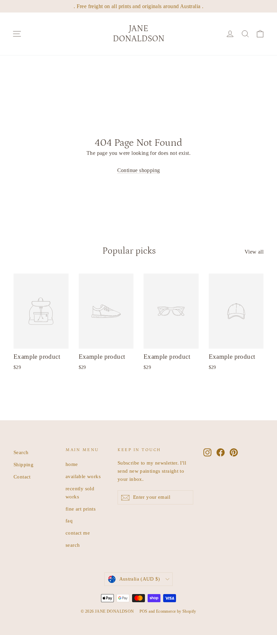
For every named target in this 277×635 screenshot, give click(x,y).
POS (144, 611)
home (72, 464)
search (73, 545)
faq (69, 520)
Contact (22, 476)
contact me (78, 533)
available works (83, 476)
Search (21, 452)
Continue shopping (138, 170)
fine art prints (81, 509)
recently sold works (80, 492)
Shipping (23, 464)
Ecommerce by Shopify (176, 611)
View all (254, 252)
